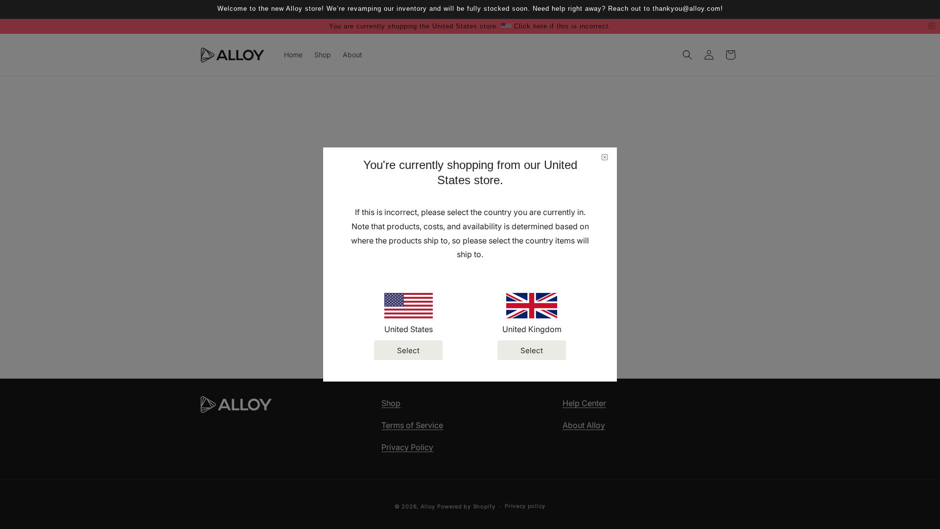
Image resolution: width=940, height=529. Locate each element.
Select (408, 350)
